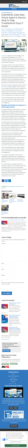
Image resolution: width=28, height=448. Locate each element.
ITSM (22, 186)
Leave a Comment (22, 36)
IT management (18, 186)
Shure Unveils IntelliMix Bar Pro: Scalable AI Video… (20, 200)
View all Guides (13, 408)
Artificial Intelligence (11, 186)
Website (3, 275)
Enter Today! (14, 426)
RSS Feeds (13, 381)
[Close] (25, 433)
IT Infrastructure (5, 12)
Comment (3, 243)
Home (13, 374)
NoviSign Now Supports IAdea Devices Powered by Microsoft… (12, 201)
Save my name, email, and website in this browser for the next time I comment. (12, 283)
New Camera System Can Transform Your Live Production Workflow (14, 316)
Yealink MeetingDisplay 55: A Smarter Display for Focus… (4, 201)
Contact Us (13, 377)
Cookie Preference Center (15, 441)
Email (2, 269)
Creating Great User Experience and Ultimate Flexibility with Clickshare (15, 328)
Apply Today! (6, 350)
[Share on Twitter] (6, 181)
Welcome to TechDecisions (13, 376)
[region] (14, 439)
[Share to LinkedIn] (9, 181)
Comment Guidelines (13, 379)
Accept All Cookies (16, 445)
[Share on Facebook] (3, 181)
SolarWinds (4, 55)
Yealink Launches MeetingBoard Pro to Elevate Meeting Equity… (4, 213)
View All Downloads (5, 339)
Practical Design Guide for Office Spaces (16, 220)
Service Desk (4, 86)
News (11, 12)
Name (2, 263)
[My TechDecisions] (14, 7)
